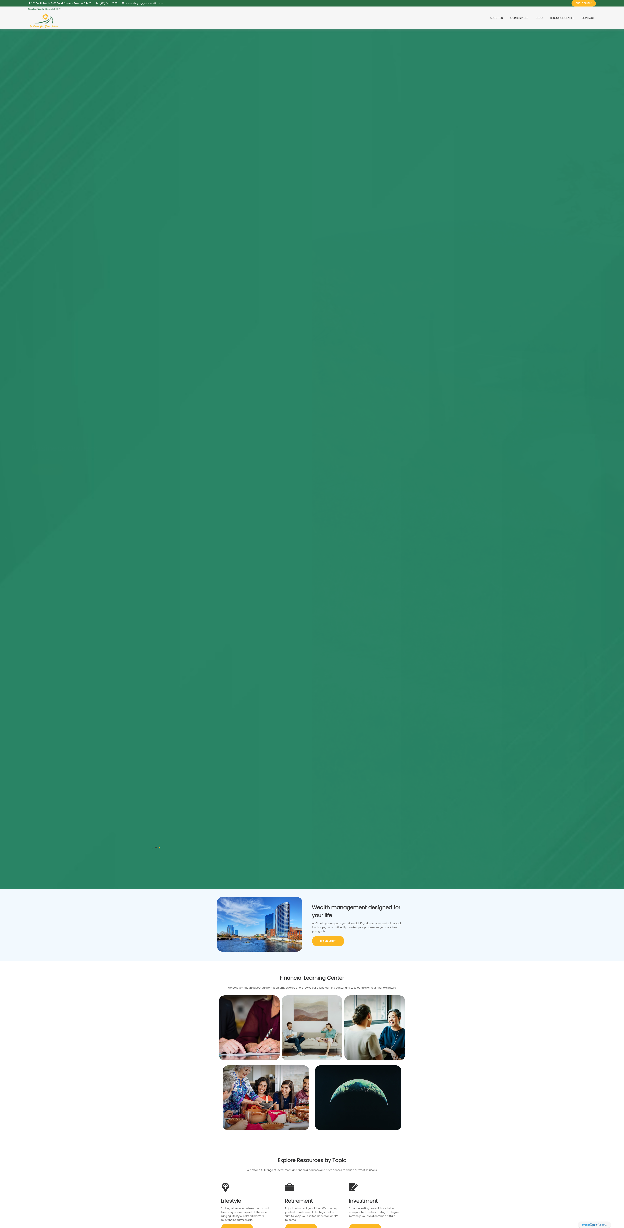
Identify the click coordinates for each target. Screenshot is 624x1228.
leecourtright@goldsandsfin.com (144, 3)
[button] (496, 17)
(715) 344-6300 (108, 3)
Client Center (584, 3)
